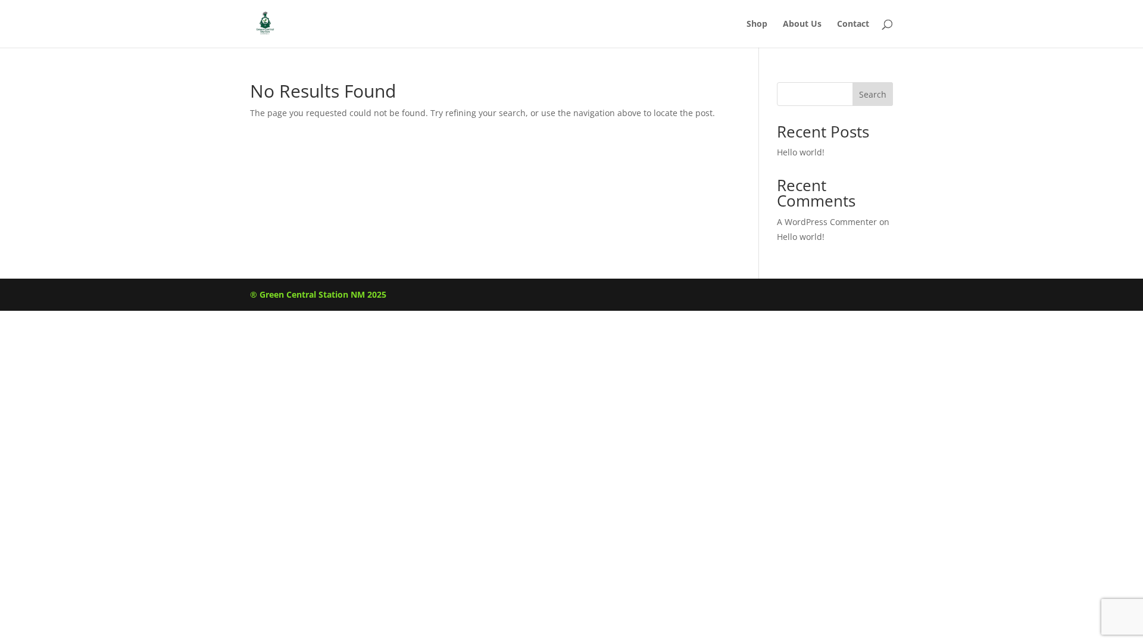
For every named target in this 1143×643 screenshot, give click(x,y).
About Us (802, 24)
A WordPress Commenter (827, 221)
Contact (853, 24)
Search (872, 94)
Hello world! (801, 152)
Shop (757, 24)
